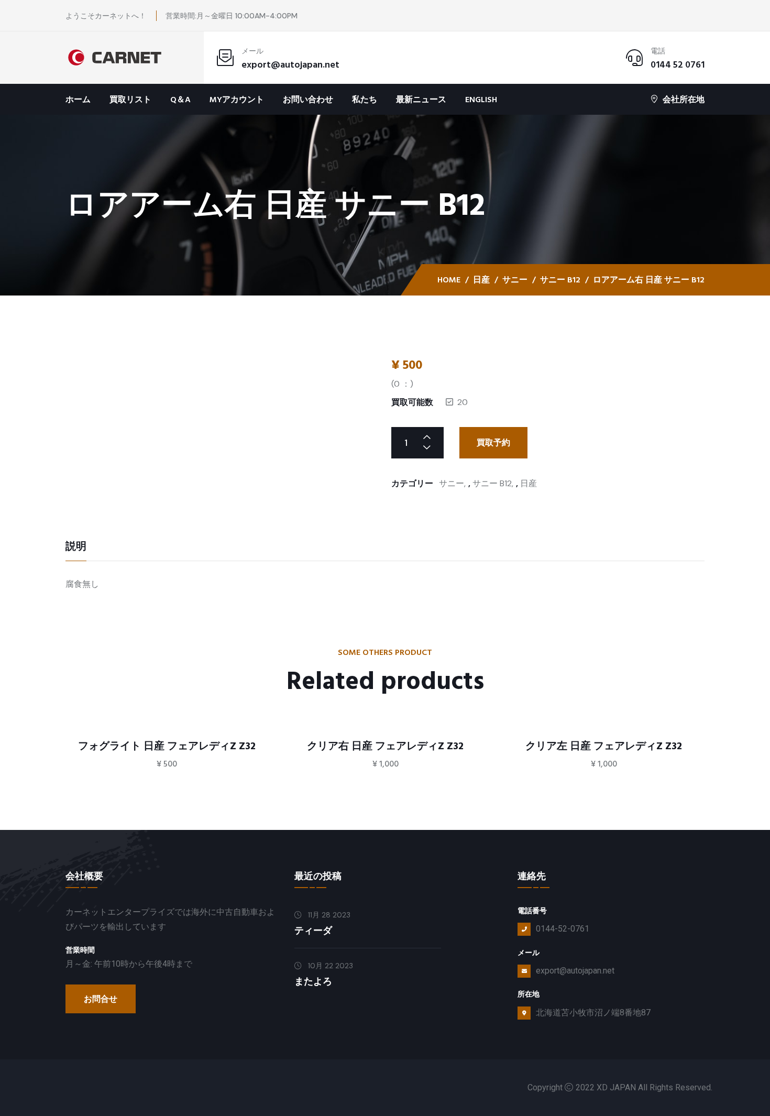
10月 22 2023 (329, 965)
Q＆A (180, 99)
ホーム (78, 99)
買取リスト (130, 99)
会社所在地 (684, 99)
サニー (514, 280)
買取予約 (493, 442)
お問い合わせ (308, 99)
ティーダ (313, 930)
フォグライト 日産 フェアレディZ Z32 (167, 746)
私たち (364, 99)
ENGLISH (481, 99)
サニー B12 (560, 280)
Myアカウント (237, 99)
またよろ (313, 981)
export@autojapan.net (290, 64)
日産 (481, 280)
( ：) (402, 383)
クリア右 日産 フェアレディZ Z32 (385, 746)
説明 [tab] (75, 547)
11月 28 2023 (328, 915)
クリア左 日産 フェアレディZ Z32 (603, 746)
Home (448, 280)
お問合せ (100, 999)
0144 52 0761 (678, 64)
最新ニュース (421, 99)
